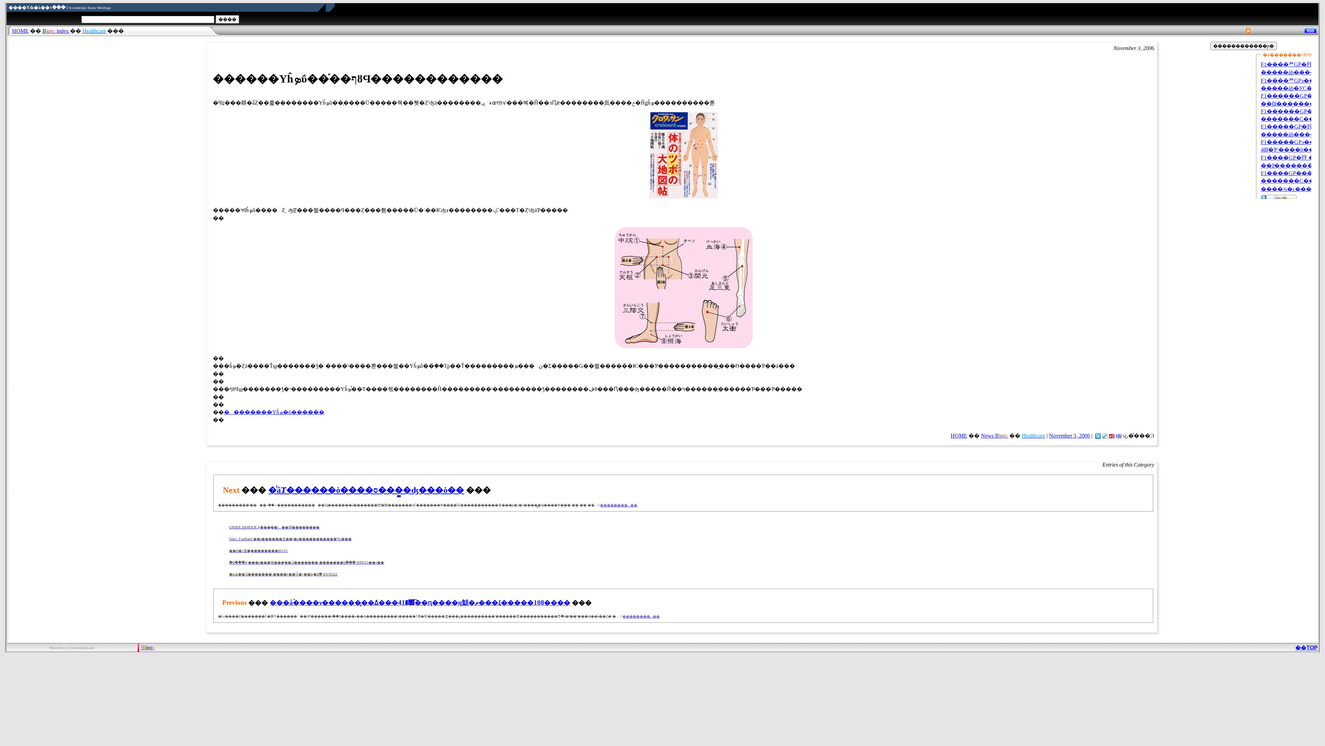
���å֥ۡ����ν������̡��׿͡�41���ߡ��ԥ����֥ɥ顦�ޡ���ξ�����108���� (420, 602)
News (994, 436)
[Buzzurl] (1112, 436)
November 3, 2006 (1069, 436)
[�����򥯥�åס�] (1105, 436)
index (56, 31)
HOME (20, 31)
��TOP (1306, 648)
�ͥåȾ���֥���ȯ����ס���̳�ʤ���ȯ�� (366, 490)
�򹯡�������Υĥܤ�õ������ (274, 412)
